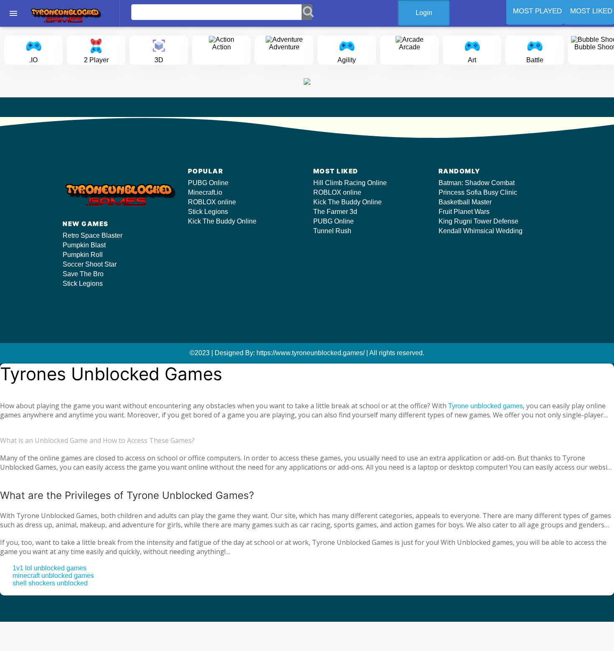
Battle (534, 60)
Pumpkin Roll (83, 254)
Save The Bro (83, 273)
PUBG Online (208, 182)
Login (424, 12)
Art (472, 60)
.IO (33, 60)
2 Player (96, 60)
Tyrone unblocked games (485, 405)
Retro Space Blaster (92, 235)
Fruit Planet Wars (464, 211)
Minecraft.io (205, 192)
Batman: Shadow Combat (477, 182)
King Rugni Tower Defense (478, 221)
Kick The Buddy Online (222, 221)
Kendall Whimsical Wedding (481, 230)
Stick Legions (83, 283)
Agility (346, 60)
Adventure (284, 47)
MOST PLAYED (537, 11)
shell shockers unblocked (50, 583)
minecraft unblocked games (53, 575)
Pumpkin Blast (84, 245)
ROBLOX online (212, 202)
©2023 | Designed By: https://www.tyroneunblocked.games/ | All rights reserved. (307, 352)
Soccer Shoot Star (90, 264)
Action (221, 47)
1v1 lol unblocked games (49, 568)
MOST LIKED (591, 11)
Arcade (409, 47)
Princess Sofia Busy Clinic (478, 192)
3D (159, 60)
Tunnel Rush (332, 230)
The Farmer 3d (335, 211)
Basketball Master (465, 202)
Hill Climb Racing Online (350, 182)
